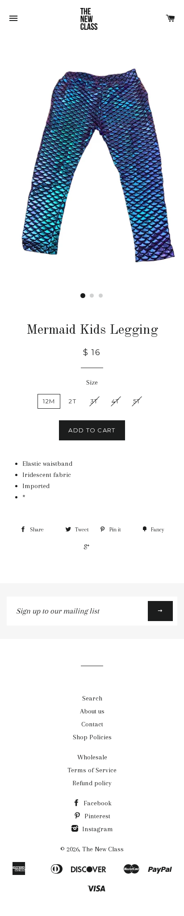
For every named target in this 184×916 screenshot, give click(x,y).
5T (137, 401)
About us (92, 711)
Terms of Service (92, 770)
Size (92, 382)
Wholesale (92, 757)
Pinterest (96, 816)
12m (49, 401)
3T (94, 401)
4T (115, 401)
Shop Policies (92, 737)
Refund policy (92, 783)
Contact (92, 724)
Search (92, 698)
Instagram (96, 829)
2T (72, 401)
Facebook (97, 803)
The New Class (103, 849)
